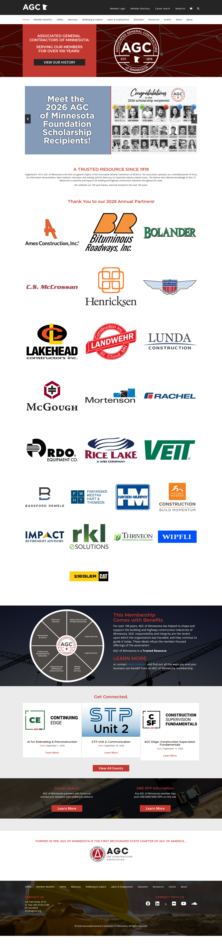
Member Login (117, 8)
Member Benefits (43, 19)
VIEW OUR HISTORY (59, 62)
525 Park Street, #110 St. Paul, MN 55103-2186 (37, 903)
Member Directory (140, 8)
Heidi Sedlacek (137, 664)
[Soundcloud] (194, 903)
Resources (158, 886)
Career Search (162, 8)
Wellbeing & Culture (96, 886)
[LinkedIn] (157, 903)
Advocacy (76, 886)
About (189, 19)
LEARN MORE (129, 658)
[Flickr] (174, 903)
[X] (165, 903)
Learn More (52, 752)
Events (167, 19)
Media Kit (180, 8)
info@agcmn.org (33, 910)
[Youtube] (183, 903)
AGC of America (171, 841)
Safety (63, 886)
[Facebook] (148, 903)
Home (26, 19)
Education (143, 886)
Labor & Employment (118, 19)
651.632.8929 (31, 907)
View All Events (111, 768)
